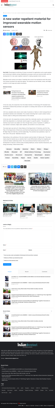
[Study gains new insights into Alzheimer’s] (44, 208)
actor (18, 388)
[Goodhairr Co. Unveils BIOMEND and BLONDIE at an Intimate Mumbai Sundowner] (6, 278)
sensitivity (15, 157)
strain (29, 157)
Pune (46, 390)
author (22, 388)
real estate (51, 390)
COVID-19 (38, 388)
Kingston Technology (29, 390)
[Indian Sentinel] (10, 4)
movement (19, 155)
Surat (10, 392)
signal (23, 157)
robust (8, 157)
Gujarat (15, 390)
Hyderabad (21, 390)
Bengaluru (27, 388)
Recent (26, 271)
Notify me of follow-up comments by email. (13, 257)
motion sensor (9, 155)
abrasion (9, 149)
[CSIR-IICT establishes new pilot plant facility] (10, 208)
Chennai (32, 388)
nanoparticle (28, 155)
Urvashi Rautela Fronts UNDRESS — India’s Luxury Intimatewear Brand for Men (25, 1)
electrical (25, 149)
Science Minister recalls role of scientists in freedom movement (27, 215)
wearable (27, 160)
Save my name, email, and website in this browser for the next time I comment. (21, 255)
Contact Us (37, 405)
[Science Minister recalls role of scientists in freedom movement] (27, 208)
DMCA (41, 405)
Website (30, 250)
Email (4, 250)
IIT (21, 152)
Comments (44, 271)
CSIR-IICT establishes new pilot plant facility (9, 214)
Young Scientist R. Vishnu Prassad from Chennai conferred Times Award (43, 92)
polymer (48, 155)
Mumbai (41, 390)
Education (4, 390)
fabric (32, 149)
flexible (7, 152)
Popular (10, 271)
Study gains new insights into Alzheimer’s (44, 214)
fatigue (46, 149)
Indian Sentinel (7, 30)
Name (4, 244)
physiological (38, 155)
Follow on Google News (49, 405)
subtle (36, 157)
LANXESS (37, 390)
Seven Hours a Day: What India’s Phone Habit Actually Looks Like (27, 288)
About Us (28, 405)
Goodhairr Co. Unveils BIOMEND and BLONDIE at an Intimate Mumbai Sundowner (31, 276)
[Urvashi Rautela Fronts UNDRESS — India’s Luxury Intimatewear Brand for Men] (6, 284)
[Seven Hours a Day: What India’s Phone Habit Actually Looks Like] (6, 290)
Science (9, 12)
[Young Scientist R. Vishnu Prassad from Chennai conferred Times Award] (32, 92)
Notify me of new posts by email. (11, 260)
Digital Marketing (45, 388)
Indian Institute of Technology (33, 152)
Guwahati (14, 152)
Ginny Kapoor (9, 390)
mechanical (47, 152)
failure (39, 149)
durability (17, 149)
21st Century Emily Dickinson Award (8, 388)
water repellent (45, 157)
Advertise (32, 405)
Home (5, 12)
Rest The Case (4, 392)
